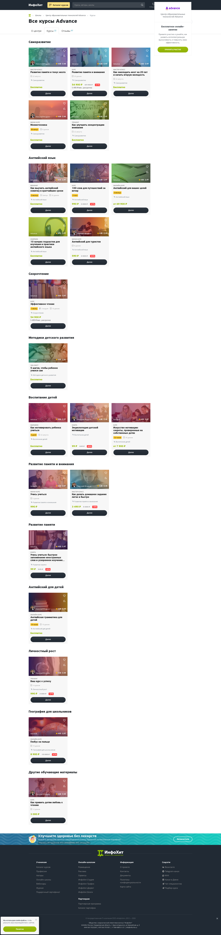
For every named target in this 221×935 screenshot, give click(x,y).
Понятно (20, 929)
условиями (126, 494)
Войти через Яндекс (109, 456)
